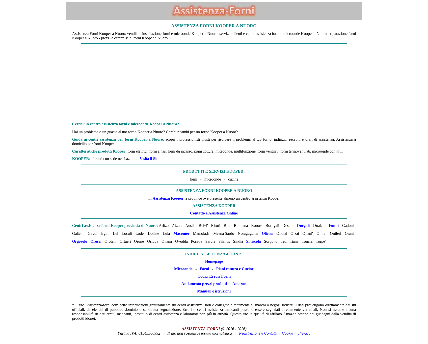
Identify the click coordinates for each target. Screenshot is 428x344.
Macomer (181, 233)
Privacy (304, 333)
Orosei (95, 241)
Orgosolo (79, 241)
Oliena (267, 233)
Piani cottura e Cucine (235, 269)
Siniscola (253, 241)
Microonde (183, 269)
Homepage (214, 261)
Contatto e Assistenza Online (214, 213)
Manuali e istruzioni (214, 291)
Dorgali (303, 225)
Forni (204, 269)
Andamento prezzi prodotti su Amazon (213, 284)
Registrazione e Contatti (258, 333)
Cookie (287, 333)
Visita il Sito (150, 159)
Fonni (334, 225)
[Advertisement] (214, 80)
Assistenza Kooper (168, 198)
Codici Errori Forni (214, 276)
